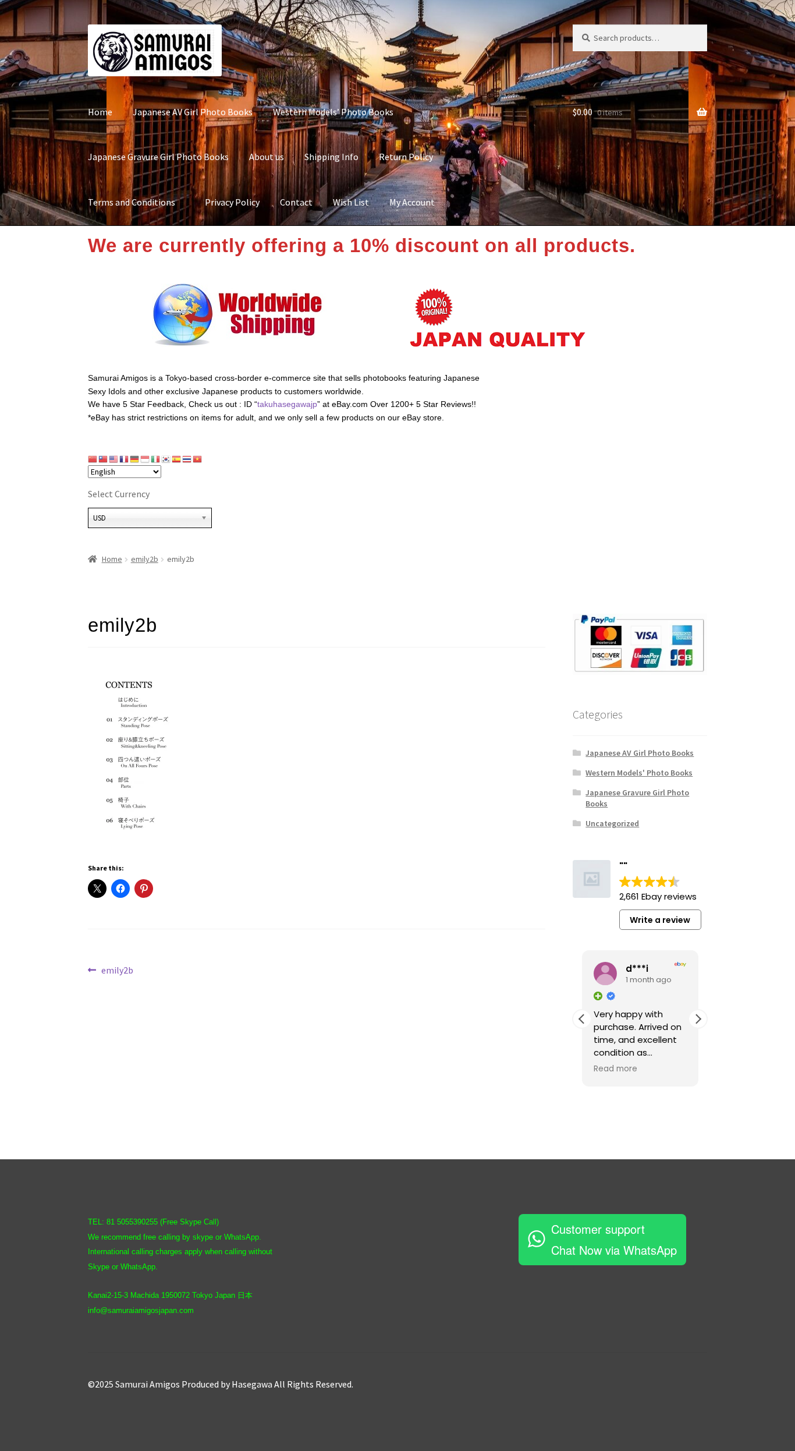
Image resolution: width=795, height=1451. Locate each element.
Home (100, 112)
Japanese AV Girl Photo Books (193, 112)
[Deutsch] (135, 459)
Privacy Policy (232, 202)
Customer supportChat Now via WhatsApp (614, 1239)
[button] (698, 1019)
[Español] (177, 459)
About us (266, 156)
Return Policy (406, 156)
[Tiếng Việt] (198, 459)
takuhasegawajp (287, 404)
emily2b (144, 559)
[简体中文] (93, 459)
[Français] (124, 459)
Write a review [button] (660, 920)
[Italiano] (156, 459)
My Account (412, 202)
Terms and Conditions (136, 202)
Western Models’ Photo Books (333, 112)
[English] (114, 459)
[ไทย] (187, 459)
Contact (296, 202)
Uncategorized (612, 823)
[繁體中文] (103, 459)
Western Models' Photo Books (639, 772)
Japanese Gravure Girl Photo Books (158, 156)
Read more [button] (615, 1069)
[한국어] (166, 459)
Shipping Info (331, 156)
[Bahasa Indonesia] (145, 459)
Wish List (351, 202)
